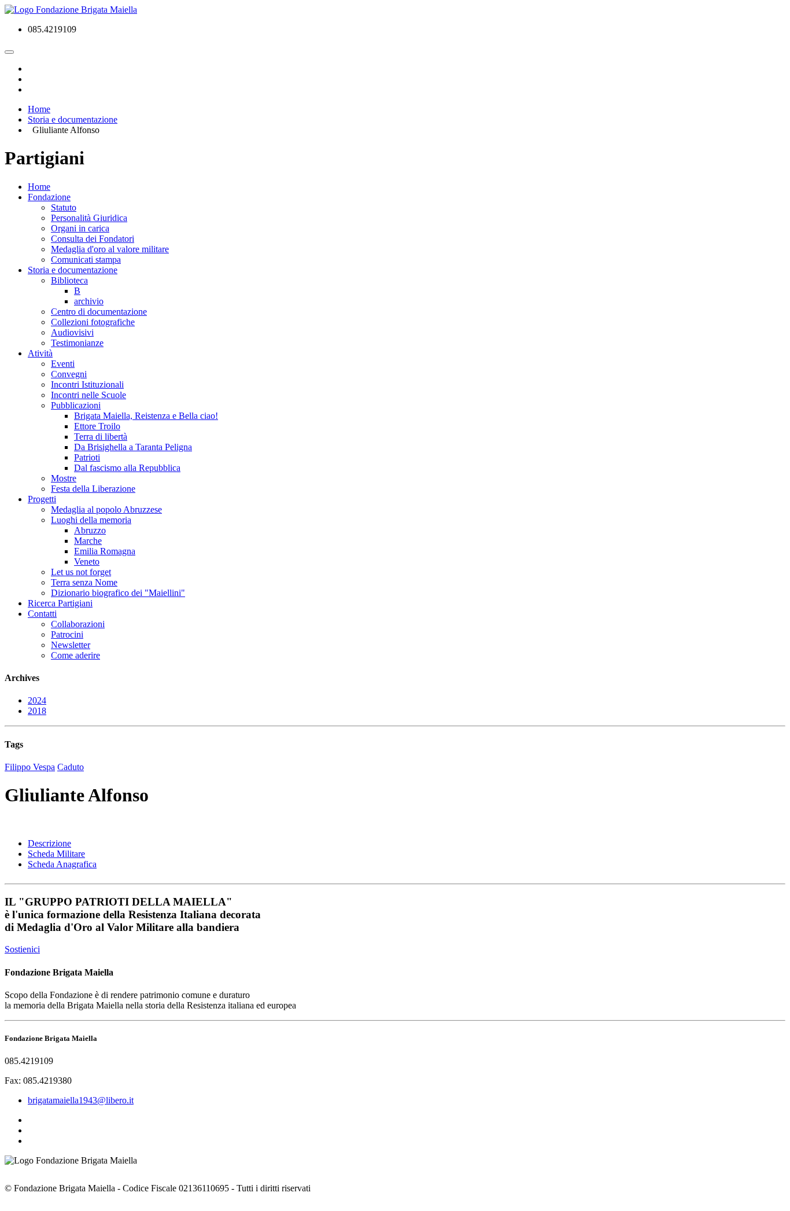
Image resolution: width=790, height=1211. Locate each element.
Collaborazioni (78, 624)
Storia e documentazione (72, 270)
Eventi (63, 364)
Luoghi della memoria (91, 520)
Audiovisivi (72, 332)
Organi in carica (80, 228)
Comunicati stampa (86, 259)
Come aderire (75, 655)
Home (39, 187)
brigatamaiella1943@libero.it (81, 1100)
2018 (37, 711)
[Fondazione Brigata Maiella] (71, 9)
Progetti (42, 499)
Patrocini (67, 634)
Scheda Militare (56, 854)
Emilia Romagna (104, 551)
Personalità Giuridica (89, 218)
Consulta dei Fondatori (92, 239)
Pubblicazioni (76, 405)
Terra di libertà (100, 436)
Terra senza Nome (84, 582)
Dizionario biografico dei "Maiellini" (118, 593)
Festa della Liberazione (93, 489)
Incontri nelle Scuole (88, 395)
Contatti (42, 614)
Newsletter (70, 645)
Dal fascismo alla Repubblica (127, 468)
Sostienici (22, 949)
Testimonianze (77, 343)
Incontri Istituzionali (87, 384)
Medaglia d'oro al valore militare (110, 249)
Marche (88, 541)
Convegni (69, 374)
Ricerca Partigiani (60, 603)
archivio (89, 301)
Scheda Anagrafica (62, 864)
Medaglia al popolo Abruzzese (106, 509)
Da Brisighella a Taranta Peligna (133, 447)
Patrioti (87, 457)
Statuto (63, 207)
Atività (40, 353)
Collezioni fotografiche (93, 322)
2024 (37, 700)
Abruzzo (90, 530)
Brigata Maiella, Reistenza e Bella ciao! (146, 416)
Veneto (86, 561)
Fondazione (49, 197)
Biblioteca (69, 280)
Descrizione (49, 843)
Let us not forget (81, 572)
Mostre (63, 478)
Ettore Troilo (97, 426)
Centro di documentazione (99, 311)
